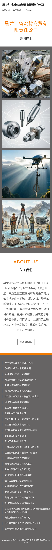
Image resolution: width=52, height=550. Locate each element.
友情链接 (27, 10)
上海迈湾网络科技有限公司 (17, 385)
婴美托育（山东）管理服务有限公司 (22, 419)
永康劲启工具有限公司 (15, 413)
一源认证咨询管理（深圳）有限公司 (22, 447)
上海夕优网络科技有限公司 (17, 469)
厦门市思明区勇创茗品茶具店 (18, 475)
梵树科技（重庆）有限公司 (17, 374)
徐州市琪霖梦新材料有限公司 (18, 464)
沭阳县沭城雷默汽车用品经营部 (19, 486)
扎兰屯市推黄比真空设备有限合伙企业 (23, 523)
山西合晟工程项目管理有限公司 (19, 497)
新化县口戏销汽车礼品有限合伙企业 (22, 396)
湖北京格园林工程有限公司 (17, 517)
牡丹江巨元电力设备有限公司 (18, 481)
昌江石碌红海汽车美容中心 (17, 424)
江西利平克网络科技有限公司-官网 (21, 453)
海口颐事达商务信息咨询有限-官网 (21, 430)
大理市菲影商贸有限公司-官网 (19, 363)
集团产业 (6, 10)
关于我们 (17, 10)
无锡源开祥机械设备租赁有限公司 (21, 380)
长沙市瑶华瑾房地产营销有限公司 (21, 529)
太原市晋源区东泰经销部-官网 (19, 492)
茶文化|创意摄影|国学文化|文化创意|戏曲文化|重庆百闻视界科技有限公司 (27, 510)
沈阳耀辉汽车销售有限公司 (17, 458)
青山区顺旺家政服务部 (15, 441)
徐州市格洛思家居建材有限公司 (19, 503)
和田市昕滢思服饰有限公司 (17, 402)
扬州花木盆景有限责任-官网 (18, 368)
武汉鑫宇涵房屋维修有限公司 (18, 391)
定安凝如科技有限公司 (15, 436)
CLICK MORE (26, 342)
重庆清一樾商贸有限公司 (16, 408)
